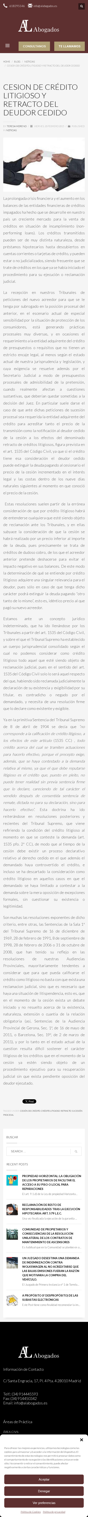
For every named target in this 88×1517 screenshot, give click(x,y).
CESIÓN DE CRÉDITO (30, 1110)
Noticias (11, 130)
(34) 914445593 (25, 1394)
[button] (81, 1440)
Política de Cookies (31, 1511)
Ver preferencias (44, 1503)
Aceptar (44, 1479)
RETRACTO (66, 1110)
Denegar (44, 1491)
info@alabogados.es (30, 1403)
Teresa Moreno (17, 126)
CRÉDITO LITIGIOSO (50, 1110)
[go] (76, 1151)
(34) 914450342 (23, 1398)
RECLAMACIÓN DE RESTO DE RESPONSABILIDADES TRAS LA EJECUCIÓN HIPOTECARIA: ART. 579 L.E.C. (51, 1209)
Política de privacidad (54, 1511)
